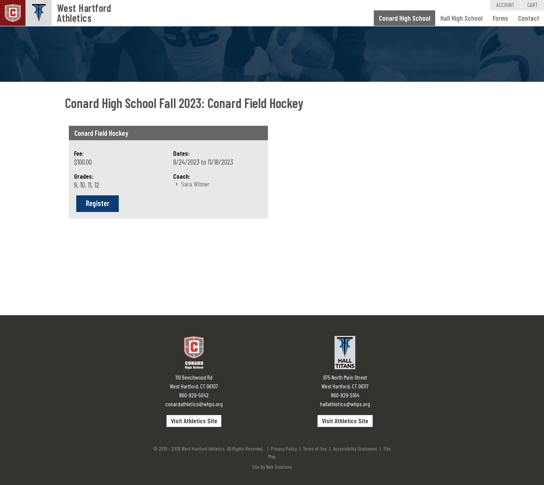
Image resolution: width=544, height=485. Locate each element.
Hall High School (461, 18)
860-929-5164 (345, 394)
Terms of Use (315, 448)
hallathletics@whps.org (345, 403)
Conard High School (404, 18)
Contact (528, 18)
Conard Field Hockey (101, 133)
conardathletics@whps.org (194, 403)
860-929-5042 (194, 394)
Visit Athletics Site (194, 421)
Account (505, 4)
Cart (532, 4)
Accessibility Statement (355, 448)
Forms (500, 18)
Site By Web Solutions (272, 467)
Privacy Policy (284, 448)
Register (97, 203)
